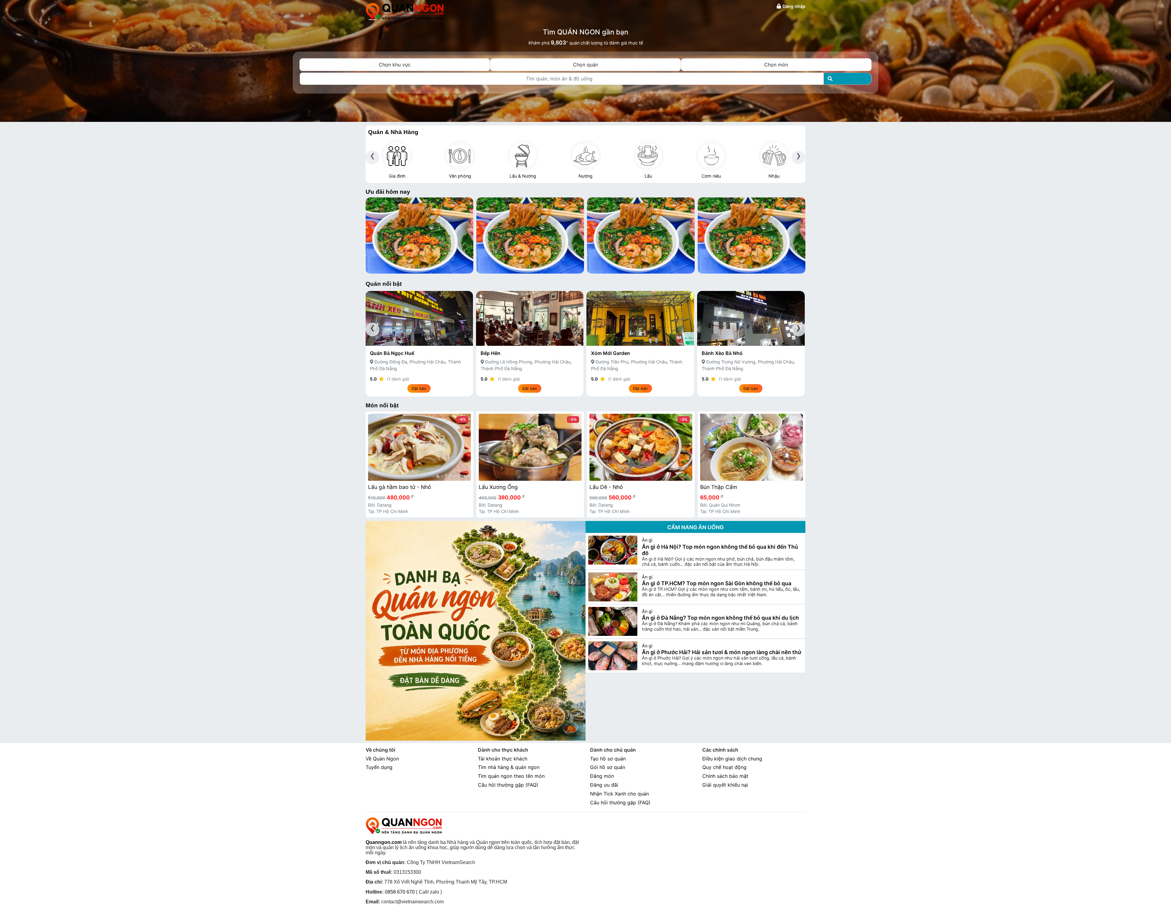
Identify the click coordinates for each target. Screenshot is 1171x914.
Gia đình (397, 176)
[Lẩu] (648, 155)
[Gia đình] (397, 155)
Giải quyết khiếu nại (725, 785)
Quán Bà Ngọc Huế (392, 353)
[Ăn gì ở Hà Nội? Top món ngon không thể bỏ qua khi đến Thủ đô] (612, 550)
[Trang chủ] (405, 11)
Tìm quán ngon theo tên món (511, 776)
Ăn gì (647, 540)
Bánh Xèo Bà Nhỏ (722, 353)
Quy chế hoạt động (724, 767)
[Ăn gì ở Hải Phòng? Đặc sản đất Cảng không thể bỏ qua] (419, 235)
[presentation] (372, 157)
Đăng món (602, 776)
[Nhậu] (774, 155)
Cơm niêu (711, 176)
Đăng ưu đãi (604, 785)
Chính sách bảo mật (725, 776)
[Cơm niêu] (711, 155)
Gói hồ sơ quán (607, 767)
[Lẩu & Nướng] (523, 155)
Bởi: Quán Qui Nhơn (720, 505)
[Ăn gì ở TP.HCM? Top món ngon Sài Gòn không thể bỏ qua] (612, 586)
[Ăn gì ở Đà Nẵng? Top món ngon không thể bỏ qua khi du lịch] (612, 621)
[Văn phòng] (460, 155)
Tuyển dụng (379, 767)
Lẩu (648, 176)
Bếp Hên (490, 353)
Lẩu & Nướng (523, 176)
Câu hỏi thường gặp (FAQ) (508, 785)
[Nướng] (585, 155)
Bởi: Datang (380, 505)
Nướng (585, 176)
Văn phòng (460, 176)
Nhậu (773, 176)
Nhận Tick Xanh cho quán (619, 794)
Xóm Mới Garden (610, 353)
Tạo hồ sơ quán (608, 759)
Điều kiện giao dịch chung (732, 759)
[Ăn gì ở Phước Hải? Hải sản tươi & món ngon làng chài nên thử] (612, 655)
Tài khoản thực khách (502, 759)
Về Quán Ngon (382, 759)
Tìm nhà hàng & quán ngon (508, 767)
